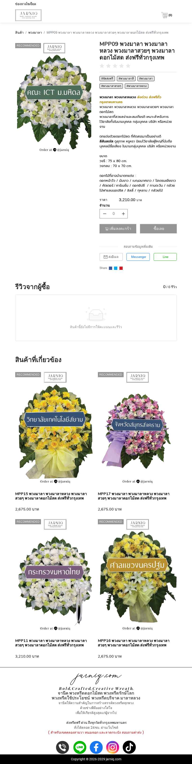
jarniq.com (113, 759)
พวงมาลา (35, 32)
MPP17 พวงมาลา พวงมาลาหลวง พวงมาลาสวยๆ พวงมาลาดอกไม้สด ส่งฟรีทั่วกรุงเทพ (134, 496)
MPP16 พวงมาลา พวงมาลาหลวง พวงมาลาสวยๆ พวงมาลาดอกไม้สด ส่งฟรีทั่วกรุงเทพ (134, 643)
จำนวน (105, 205)
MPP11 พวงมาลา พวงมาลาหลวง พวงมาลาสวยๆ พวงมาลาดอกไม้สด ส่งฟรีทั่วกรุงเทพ (51, 643)
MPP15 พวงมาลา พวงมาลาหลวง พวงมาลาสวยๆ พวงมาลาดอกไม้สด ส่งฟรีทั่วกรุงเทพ (51, 496)
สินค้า (19, 32)
